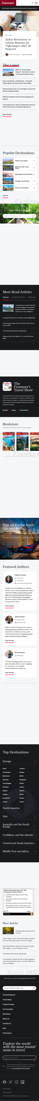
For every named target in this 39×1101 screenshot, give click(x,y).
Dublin (22, 783)
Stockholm (6, 798)
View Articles (9, 606)
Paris (4, 768)
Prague (5, 794)
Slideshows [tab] (32, 297)
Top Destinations (9, 995)
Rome (21, 794)
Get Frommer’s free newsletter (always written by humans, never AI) (19, 8)
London (22, 768)
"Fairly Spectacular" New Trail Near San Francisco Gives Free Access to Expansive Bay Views (19, 106)
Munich (22, 790)
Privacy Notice (7, 1088)
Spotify (5, 410)
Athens (22, 772)
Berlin (21, 776)
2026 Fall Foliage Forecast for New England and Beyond (18, 98)
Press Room (7, 1033)
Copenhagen (7, 783)
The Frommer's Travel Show (21, 597)
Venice (22, 798)
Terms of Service (7, 1092)
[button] (36, 3)
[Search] (33, 216)
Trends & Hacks (8, 1004)
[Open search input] (32, 3)
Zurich (22, 802)
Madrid (5, 790)
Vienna (5, 802)
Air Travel (8, 35)
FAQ (4, 1028)
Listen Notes (24, 410)
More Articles (7, 114)
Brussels (6, 779)
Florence (6, 787)
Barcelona (6, 776)
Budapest (23, 779)
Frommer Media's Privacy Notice (21, 546)
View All (5, 195)
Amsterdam (6, 772)
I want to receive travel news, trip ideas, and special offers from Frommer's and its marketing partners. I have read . (20, 544)
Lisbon (22, 787)
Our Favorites (8, 1009)
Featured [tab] (5, 297)
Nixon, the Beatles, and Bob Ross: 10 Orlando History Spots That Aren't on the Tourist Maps (17, 82)
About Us (6, 1019)
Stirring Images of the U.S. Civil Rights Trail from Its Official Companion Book (19, 90)
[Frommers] (8, 3)
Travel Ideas (7, 999)
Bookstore (7, 1014)
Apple (14, 410)
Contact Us (7, 1023)
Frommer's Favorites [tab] (18, 297)
